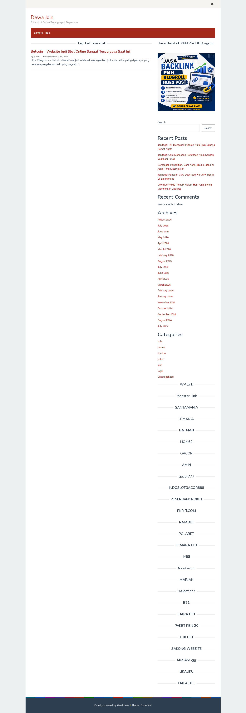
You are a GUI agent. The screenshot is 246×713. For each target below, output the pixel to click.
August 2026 (165, 219)
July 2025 (163, 267)
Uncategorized (166, 376)
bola (160, 341)
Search (161, 122)
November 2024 (166, 302)
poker (161, 359)
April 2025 (163, 278)
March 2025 (164, 284)
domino (162, 353)
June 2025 (163, 272)
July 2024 (163, 326)
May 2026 (163, 237)
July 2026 (163, 225)
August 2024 (165, 320)
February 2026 (166, 255)
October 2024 (165, 308)
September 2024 (167, 314)
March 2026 (164, 249)
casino (161, 347)
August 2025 (165, 261)
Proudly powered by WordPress (111, 705)
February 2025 (166, 290)
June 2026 (163, 231)
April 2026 (163, 243)
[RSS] (212, 4)
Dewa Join (42, 17)
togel (160, 371)
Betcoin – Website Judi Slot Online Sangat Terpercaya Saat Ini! (80, 51)
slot (160, 365)
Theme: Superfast (142, 705)
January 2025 (165, 296)
